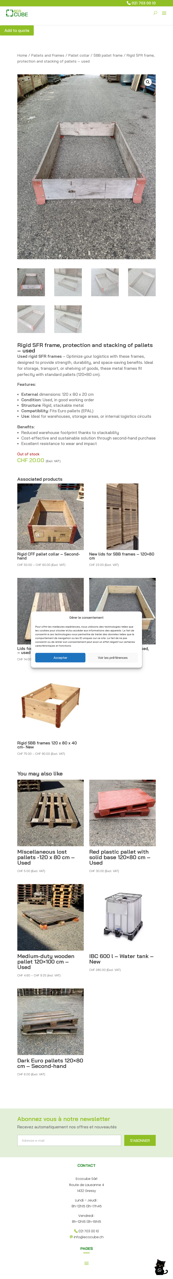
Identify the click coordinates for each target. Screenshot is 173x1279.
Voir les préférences (113, 657)
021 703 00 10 (144, 3)
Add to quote (16, 30)
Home (22, 55)
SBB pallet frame (108, 55)
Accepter (60, 657)
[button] (148, 82)
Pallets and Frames (47, 55)
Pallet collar (78, 55)
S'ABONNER (140, 1140)
